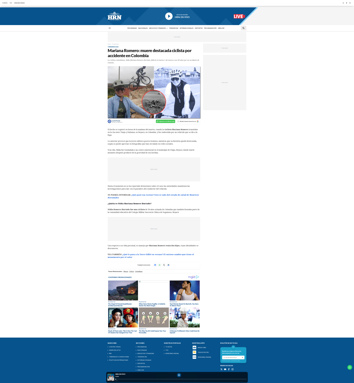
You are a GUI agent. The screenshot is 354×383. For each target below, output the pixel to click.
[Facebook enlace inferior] (229, 369)
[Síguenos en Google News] (168, 265)
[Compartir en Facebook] (155, 265)
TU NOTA (4, 3)
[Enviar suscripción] (242, 357)
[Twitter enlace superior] (343, 3)
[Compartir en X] (164, 265)
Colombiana (138, 271)
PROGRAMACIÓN (210, 28)
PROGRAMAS (132, 28)
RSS (110, 353)
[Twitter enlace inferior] (221, 369)
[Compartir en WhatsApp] (159, 265)
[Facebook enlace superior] (346, 3)
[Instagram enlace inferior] (232, 369)
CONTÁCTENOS (114, 347)
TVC (11, 3)
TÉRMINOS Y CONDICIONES (119, 357)
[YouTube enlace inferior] (225, 369)
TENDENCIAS (173, 28)
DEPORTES (199, 28)
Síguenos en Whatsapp (166, 121)
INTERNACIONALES (186, 28)
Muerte (126, 271)
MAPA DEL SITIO (115, 350)
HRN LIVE (221, 28)
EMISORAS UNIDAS (19, 3)
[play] (179, 375)
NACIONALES (143, 28)
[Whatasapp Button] (349, 367)
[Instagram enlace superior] (350, 3)
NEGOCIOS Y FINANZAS (157, 28)
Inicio (109, 44)
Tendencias (115, 44)
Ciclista (131, 271)
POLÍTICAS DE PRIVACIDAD (118, 360)
